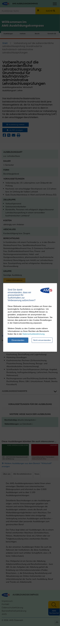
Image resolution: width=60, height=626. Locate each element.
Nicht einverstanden (42, 340)
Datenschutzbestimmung (34, 334)
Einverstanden (18, 340)
